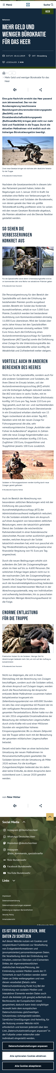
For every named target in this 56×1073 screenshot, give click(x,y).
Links (5, 881)
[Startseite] (3, 73)
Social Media (10, 822)
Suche (47, 4)
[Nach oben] (50, 817)
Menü (9, 4)
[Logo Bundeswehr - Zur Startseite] (28, 5)
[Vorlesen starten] (15, 90)
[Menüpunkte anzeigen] (12, 73)
